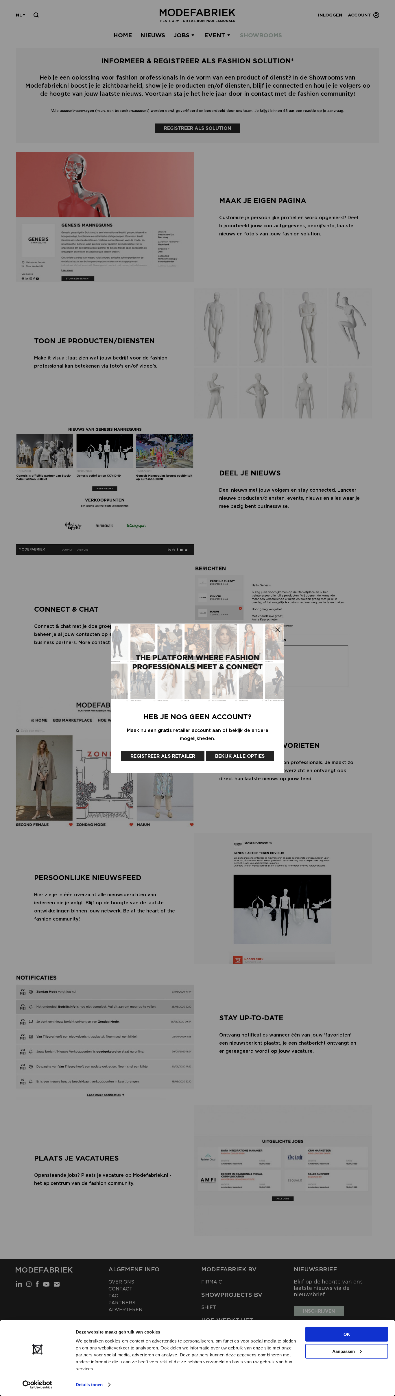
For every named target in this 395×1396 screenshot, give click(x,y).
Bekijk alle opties (240, 756)
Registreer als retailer (162, 756)
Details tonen (89, 1384)
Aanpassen (343, 1351)
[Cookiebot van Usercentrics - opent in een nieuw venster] (37, 1384)
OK (347, 1334)
